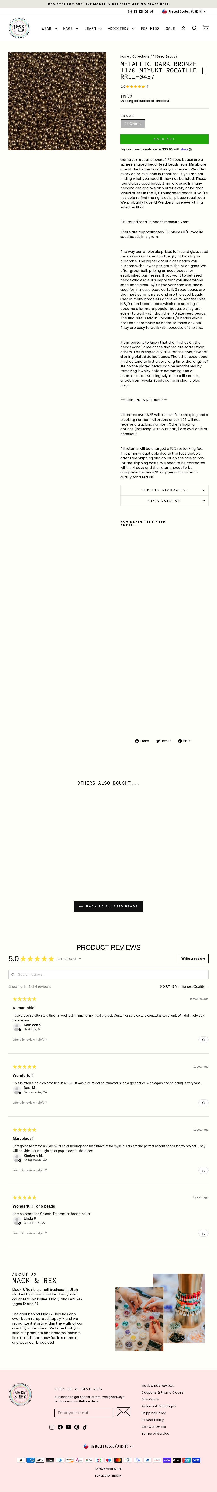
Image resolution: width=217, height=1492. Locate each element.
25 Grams (132, 123)
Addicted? (119, 28)
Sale (170, 28)
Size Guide (150, 1399)
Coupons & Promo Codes (163, 1392)
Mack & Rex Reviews (158, 1385)
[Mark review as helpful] (203, 1039)
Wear (48, 28)
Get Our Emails (154, 1427)
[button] (79, 958)
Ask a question (164, 500)
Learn (91, 28)
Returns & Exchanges (159, 1406)
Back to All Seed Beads (111, 906)
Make (69, 28)
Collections (140, 57)
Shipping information (164, 490)
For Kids (150, 28)
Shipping (126, 101)
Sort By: (169, 986)
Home (124, 57)
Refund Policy (153, 1420)
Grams (127, 116)
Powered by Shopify (108, 1475)
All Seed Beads (164, 57)
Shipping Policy (154, 1413)
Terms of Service (155, 1433)
